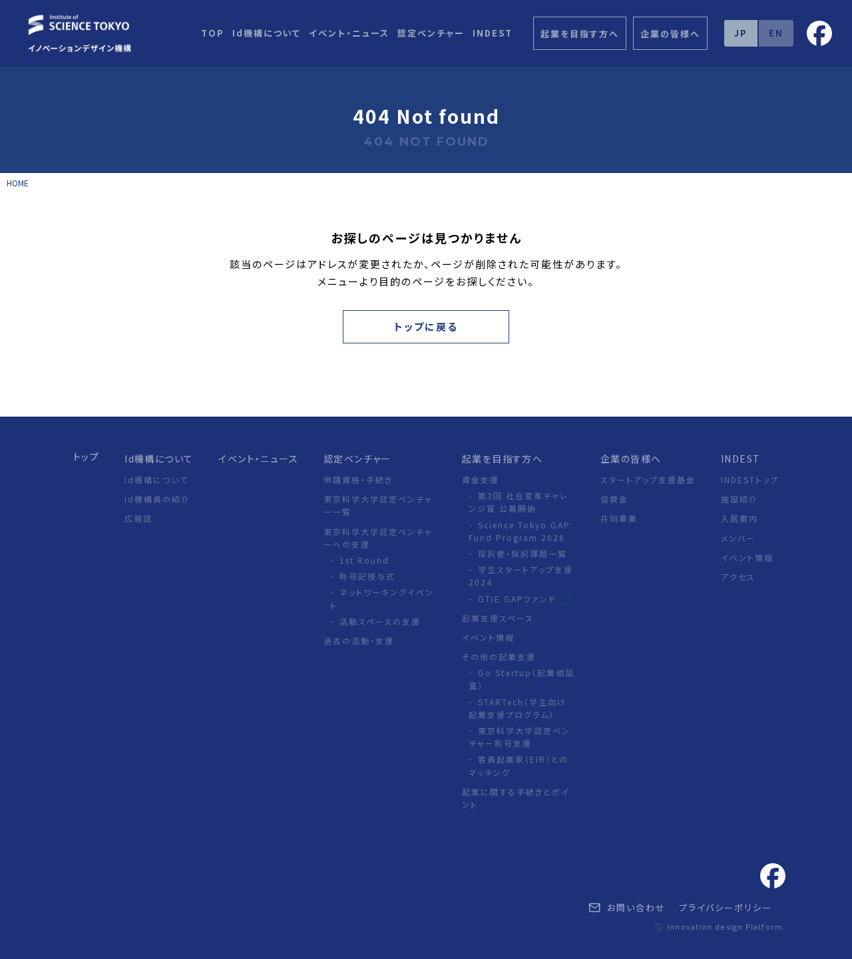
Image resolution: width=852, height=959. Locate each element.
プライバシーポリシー (725, 907)
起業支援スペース (498, 618)
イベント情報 (488, 637)
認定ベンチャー (431, 33)
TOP (212, 33)
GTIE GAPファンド (519, 598)
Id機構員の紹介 (157, 498)
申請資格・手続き (358, 479)
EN (776, 33)
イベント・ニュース (349, 33)
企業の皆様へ (630, 458)
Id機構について (266, 33)
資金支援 (480, 479)
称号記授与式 (367, 576)
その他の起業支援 (499, 656)
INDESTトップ (750, 479)
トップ (86, 456)
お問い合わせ (635, 907)
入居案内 (739, 518)
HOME (18, 182)
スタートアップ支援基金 (648, 479)
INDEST (493, 33)
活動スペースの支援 (380, 621)
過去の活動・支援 (358, 640)
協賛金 (614, 498)
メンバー (738, 538)
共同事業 (619, 518)
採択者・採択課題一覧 (522, 553)
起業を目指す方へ (502, 458)
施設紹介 (739, 498)
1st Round (364, 560)
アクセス (738, 576)
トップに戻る (426, 326)
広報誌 (138, 518)
